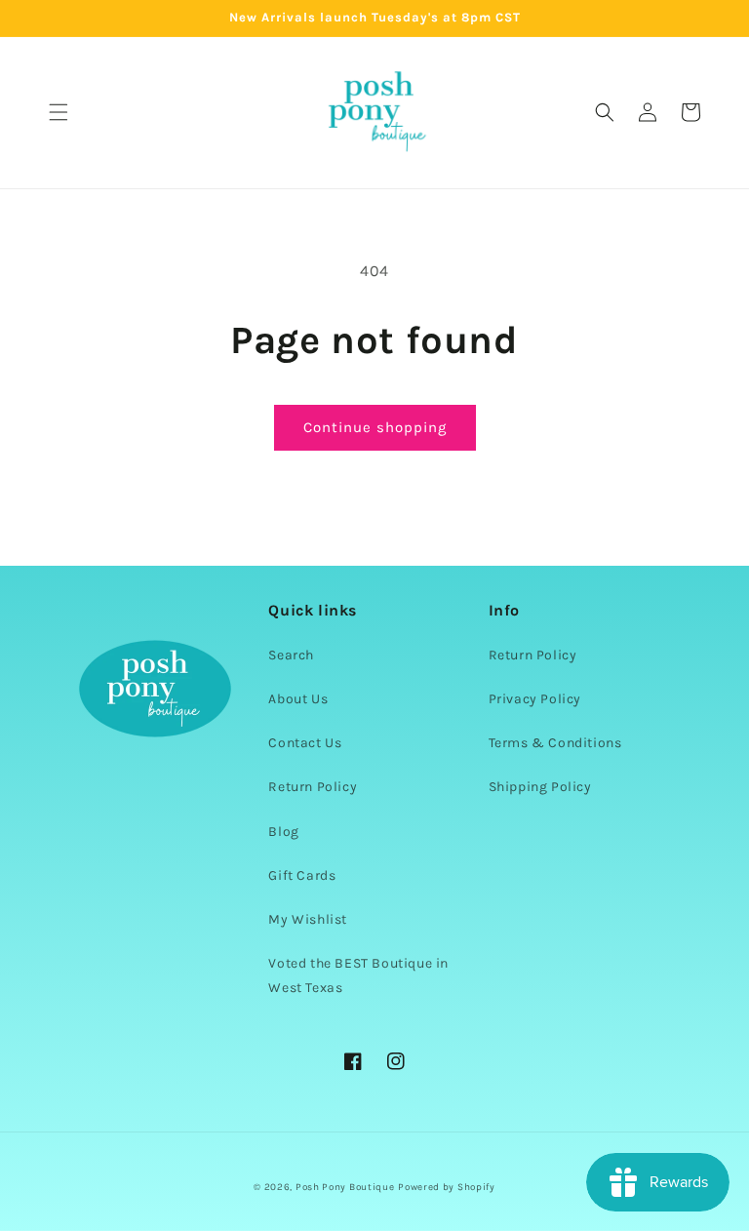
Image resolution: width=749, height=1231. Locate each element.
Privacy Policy (535, 699)
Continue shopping (375, 427)
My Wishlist (307, 919)
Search (291, 655)
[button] (58, 112)
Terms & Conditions (555, 743)
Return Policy (312, 786)
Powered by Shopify (446, 1187)
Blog (283, 831)
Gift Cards (301, 875)
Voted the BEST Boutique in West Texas (358, 975)
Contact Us (304, 743)
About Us (298, 699)
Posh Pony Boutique (345, 1187)
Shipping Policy (540, 786)
